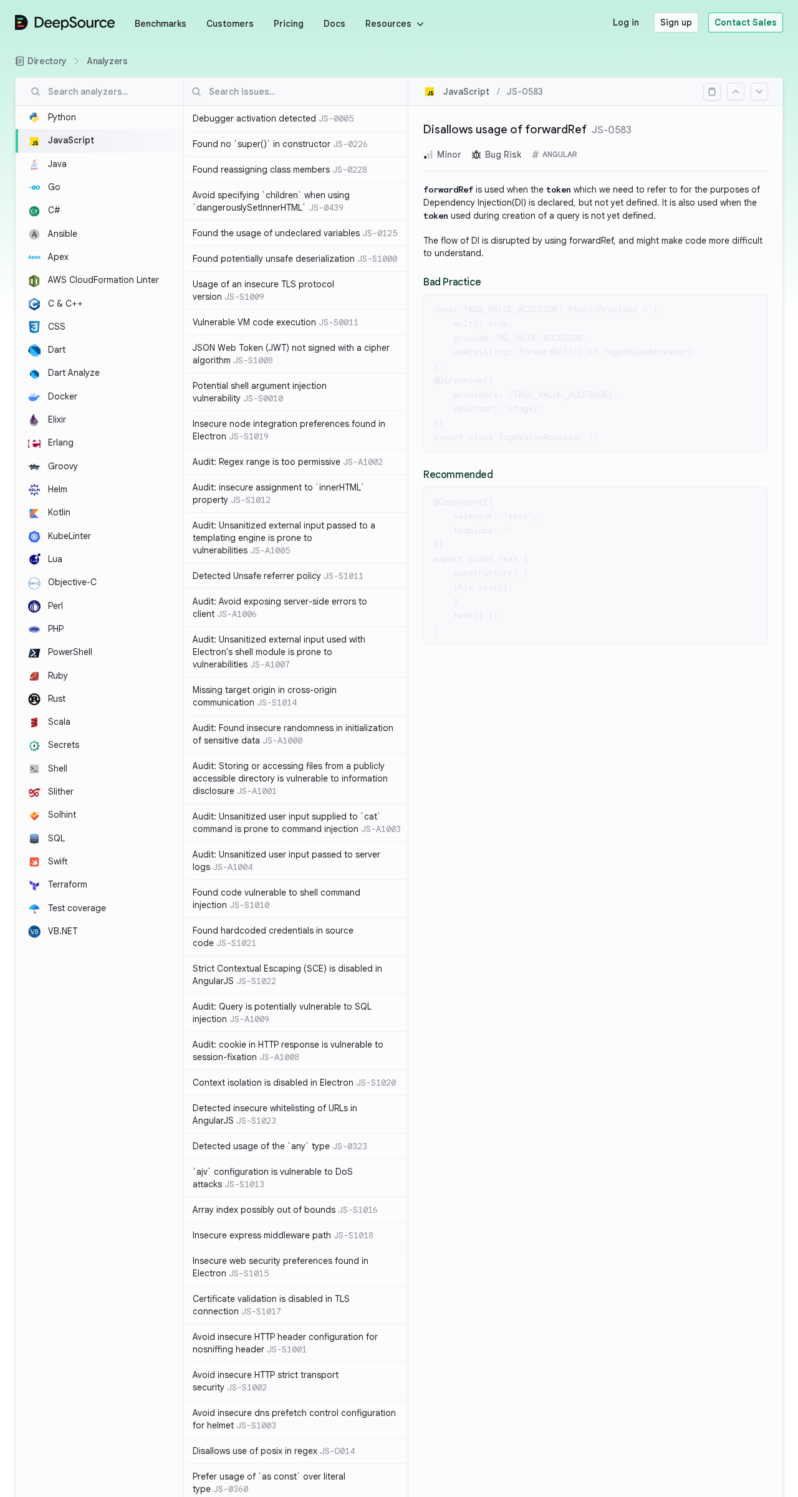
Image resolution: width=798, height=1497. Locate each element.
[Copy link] (712, 92)
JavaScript (466, 91)
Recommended (458, 475)
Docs (334, 23)
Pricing (289, 23)
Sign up (676, 22)
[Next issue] (759, 92)
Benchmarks (160, 23)
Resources (388, 23)
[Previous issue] (736, 92)
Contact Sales (745, 22)
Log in (626, 22)
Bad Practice (452, 282)
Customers (230, 23)
